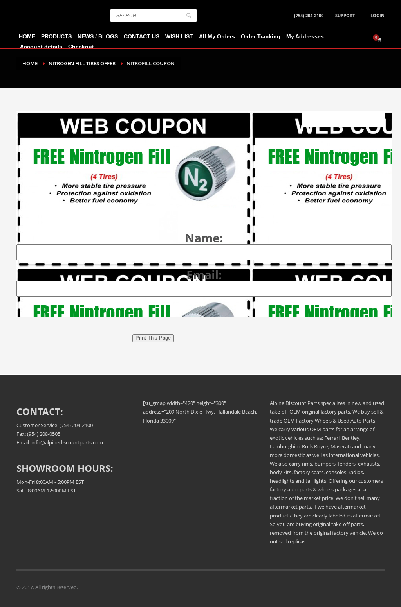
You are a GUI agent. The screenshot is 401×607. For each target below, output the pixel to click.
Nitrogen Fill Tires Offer (82, 63)
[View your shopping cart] (379, 39)
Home (30, 63)
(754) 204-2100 (308, 15)
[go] (189, 15)
